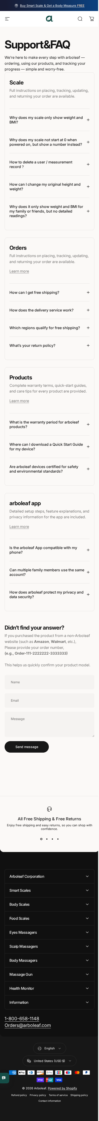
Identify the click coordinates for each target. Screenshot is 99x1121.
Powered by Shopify (60, 1116)
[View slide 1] (39, 867)
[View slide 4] (56, 867)
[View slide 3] (50, 867)
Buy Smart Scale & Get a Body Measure (52, 5)
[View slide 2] (45, 867)
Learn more (19, 287)
